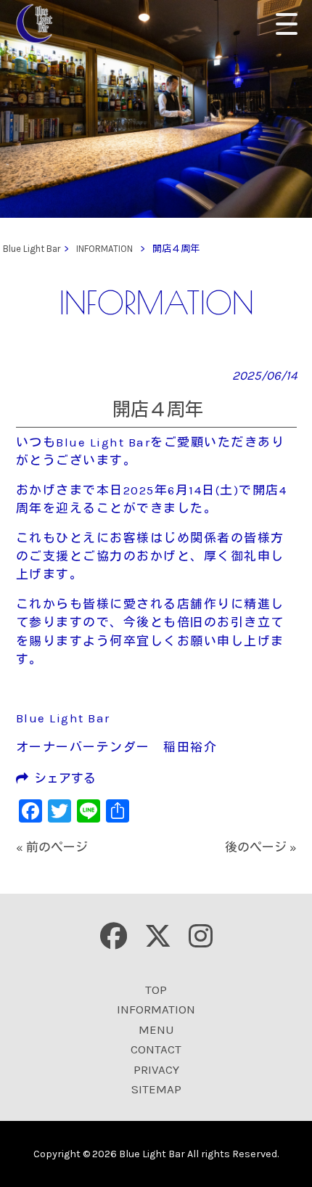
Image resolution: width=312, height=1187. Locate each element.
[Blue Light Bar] (40, 24)
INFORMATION (156, 1009)
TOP (156, 989)
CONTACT (156, 1049)
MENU (156, 1029)
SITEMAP (156, 1089)
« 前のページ (52, 847)
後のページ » (261, 847)
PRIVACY (156, 1069)
